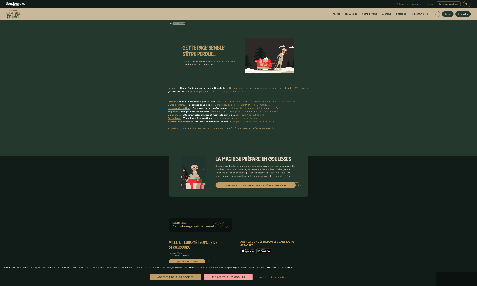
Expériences (402, 14)
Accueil (336, 14)
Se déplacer (174, 118)
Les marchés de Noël (179, 108)
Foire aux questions (448, 4)
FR (466, 4)
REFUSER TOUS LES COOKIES (228, 277)
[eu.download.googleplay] (263, 251)
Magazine (386, 14)
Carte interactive (177, 105)
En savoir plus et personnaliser (271, 277)
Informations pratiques (180, 121)
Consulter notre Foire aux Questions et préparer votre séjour (255, 185)
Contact (430, 4)
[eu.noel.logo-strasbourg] (15, 4)
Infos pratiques (420, 14)
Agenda (172, 101)
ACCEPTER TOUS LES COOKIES (175, 277)
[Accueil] (13, 14)
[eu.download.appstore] (247, 251)
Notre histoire (369, 14)
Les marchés (351, 14)
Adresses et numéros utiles (409, 4)
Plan (449, 14)
